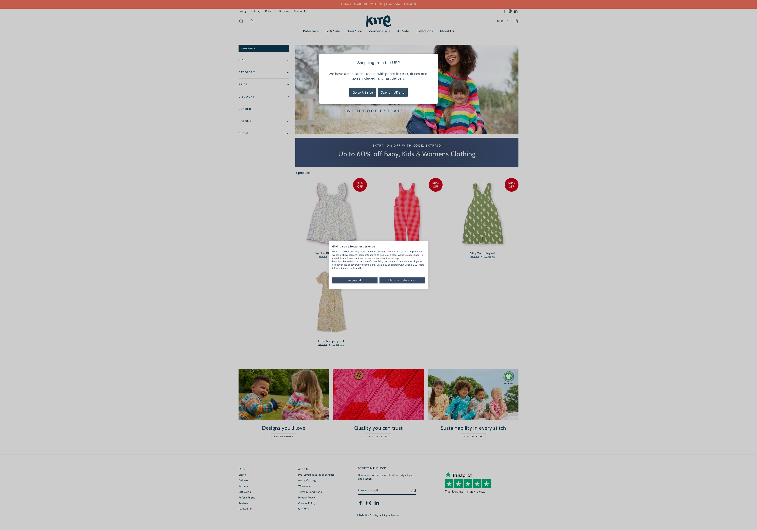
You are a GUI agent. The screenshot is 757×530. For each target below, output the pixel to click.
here (362, 268)
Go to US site (362, 92)
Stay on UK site (393, 92)
